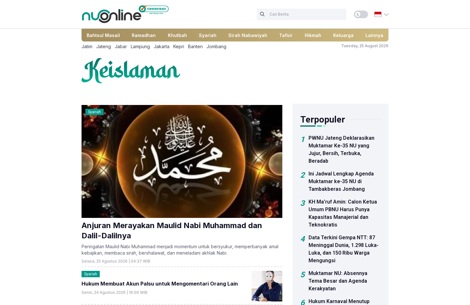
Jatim (87, 46)
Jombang (216, 46)
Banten (195, 46)
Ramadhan (144, 35)
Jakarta (161, 46)
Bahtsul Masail (103, 35)
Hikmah (313, 35)
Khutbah (177, 35)
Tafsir (286, 35)
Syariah (207, 35)
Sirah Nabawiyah (247, 35)
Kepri (178, 46)
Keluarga (343, 35)
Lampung (140, 46)
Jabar (121, 46)
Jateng (103, 46)
